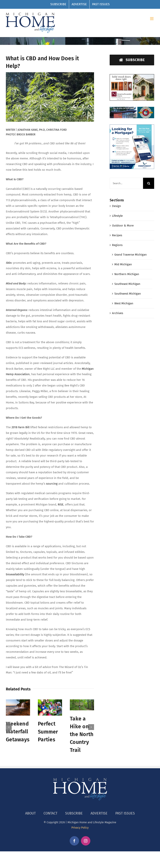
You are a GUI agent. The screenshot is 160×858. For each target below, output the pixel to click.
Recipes (117, 235)
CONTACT (50, 813)
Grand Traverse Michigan (130, 254)
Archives (117, 313)
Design (116, 206)
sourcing (51, 483)
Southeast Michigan (127, 284)
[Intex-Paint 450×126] (132, 109)
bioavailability (15, 574)
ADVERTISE (99, 813)
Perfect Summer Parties (48, 732)
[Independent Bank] (132, 127)
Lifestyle (117, 216)
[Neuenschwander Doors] (132, 77)
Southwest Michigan (127, 293)
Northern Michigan (126, 274)
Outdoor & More (123, 225)
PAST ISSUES (125, 813)
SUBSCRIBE (74, 813)
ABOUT (30, 813)
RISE (60, 504)
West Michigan (123, 303)
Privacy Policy (80, 827)
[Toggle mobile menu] (152, 19)
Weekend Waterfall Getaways (17, 732)
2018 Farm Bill (20, 427)
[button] (9, 727)
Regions (117, 245)
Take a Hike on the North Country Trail (82, 734)
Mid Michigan (123, 264)
